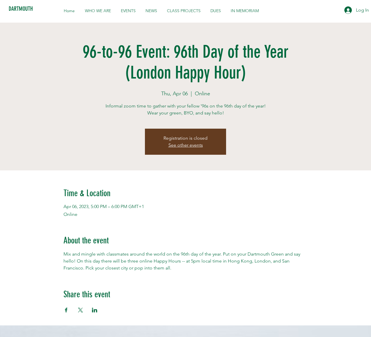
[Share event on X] (80, 310)
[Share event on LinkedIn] (94, 310)
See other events (185, 145)
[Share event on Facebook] (66, 310)
